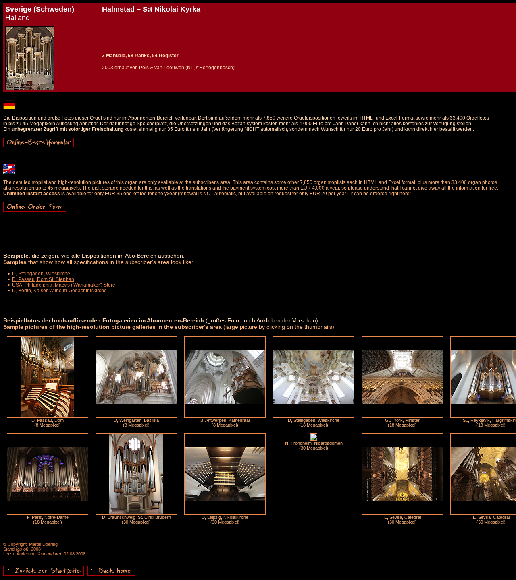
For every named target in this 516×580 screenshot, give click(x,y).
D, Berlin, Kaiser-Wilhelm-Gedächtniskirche (59, 290)
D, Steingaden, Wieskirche (41, 274)
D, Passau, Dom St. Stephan (43, 279)
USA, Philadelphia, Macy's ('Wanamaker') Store (63, 285)
